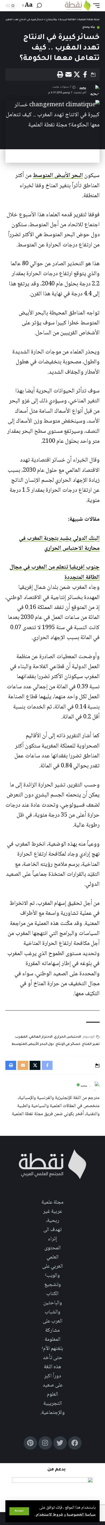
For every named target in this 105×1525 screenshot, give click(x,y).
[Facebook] (75, 1443)
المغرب (21, 1037)
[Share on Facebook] (85, 74)
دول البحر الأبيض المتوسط (33, 1044)
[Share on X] (76, 74)
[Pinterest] (30, 1443)
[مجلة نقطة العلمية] (77, 5)
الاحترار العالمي (40, 1037)
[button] (19, 1511)
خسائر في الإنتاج (68, 1044)
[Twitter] (60, 1443)
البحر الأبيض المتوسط (58, 176)
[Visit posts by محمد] (95, 1086)
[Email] (68, 74)
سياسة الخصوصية (81, 1514)
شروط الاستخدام (49, 1514)
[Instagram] (45, 1443)
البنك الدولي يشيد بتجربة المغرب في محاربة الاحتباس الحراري (59, 543)
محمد (82, 87)
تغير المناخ (91, 1044)
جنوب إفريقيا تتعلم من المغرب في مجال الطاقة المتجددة (54, 572)
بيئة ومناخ (88, 27)
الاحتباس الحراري (67, 1037)
